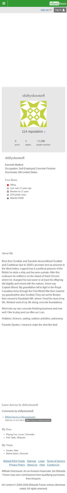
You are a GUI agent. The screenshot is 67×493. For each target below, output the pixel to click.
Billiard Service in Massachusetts (20, 417)
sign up (45, 9)
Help (42, 465)
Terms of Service (56, 461)
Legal (41, 461)
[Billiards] (58, 3)
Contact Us (53, 465)
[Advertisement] (33, 51)
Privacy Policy (17, 465)
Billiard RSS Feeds (14, 461)
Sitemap (31, 461)
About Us (32, 465)
